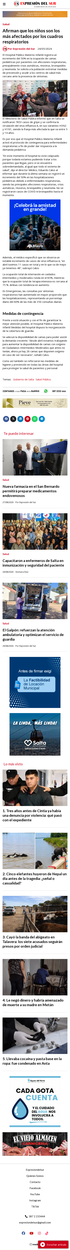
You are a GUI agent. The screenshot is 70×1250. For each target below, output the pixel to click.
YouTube (35, 1194)
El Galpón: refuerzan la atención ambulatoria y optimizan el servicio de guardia (33, 634)
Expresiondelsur (35, 1169)
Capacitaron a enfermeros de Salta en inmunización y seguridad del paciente (33, 562)
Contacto (35, 1181)
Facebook (35, 1188)
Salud (6, 24)
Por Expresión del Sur (21, 48)
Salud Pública (43, 379)
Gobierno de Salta (23, 379)
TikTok (35, 1206)
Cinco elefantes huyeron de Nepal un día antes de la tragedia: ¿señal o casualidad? (35, 878)
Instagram (35, 1200)
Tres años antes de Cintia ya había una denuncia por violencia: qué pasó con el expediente (32, 815)
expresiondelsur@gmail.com (35, 1222)
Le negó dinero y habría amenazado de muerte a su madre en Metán (33, 1002)
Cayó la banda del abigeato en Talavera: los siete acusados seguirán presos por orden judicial (32, 941)
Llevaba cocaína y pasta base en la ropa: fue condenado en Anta (32, 1061)
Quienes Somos (35, 1175)
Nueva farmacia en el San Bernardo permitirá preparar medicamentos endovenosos (31, 491)
